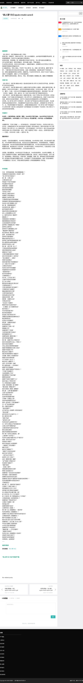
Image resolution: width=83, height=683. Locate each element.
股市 (78, 83)
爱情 (68, 80)
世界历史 (70, 68)
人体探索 (70, 71)
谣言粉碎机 (2, 674)
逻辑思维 (77, 85)
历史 (61, 73)
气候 (61, 80)
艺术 (64, 85)
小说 (61, 78)
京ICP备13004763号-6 (20, 680)
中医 (75, 68)
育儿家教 (2, 664)
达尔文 (72, 85)
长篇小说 (62, 88)
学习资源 (41, 7)
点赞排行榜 (16, 2)
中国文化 (62, 71)
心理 (64, 78)
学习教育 (77, 75)
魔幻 (70, 88)
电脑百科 (2, 660)
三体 (66, 68)
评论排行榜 (51, 2)
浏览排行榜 (9, 2)
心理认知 (69, 78)
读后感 (68, 85)
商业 (64, 75)
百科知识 (20, 7)
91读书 (11, 680)
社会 (76, 80)
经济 (71, 83)
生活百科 (2, 654)
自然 (61, 85)
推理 (76, 78)
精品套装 (67, 83)
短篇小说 (72, 80)
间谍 (66, 88)
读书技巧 (2, 667)
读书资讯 (2, 671)
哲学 (78, 73)
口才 (70, 73)
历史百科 (65, 73)
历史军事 (5, 18)
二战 (66, 71)
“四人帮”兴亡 (12, 549)
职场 (75, 83)
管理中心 (44, 2)
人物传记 (2, 640)
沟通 (64, 80)
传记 (75, 71)
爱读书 (61, 116)
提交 (53, 617)
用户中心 (38, 2)
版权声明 (23, 2)
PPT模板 (62, 68)
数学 (79, 78)
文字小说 (2, 650)
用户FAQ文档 (30, 2)
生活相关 (2, 657)
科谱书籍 (62, 83)
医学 (78, 71)
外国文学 (69, 75)
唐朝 (61, 75)
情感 (73, 78)
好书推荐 (13, 7)
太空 (73, 75)
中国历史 (79, 68)
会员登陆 (2, 2)
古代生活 (74, 73)
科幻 (79, 80)
